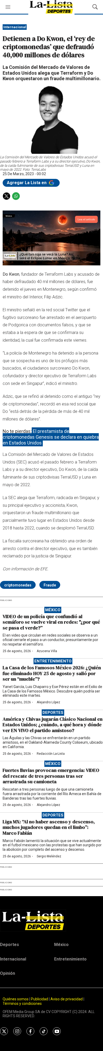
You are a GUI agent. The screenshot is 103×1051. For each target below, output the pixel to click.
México (52, 610)
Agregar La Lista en (27, 182)
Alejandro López (48, 702)
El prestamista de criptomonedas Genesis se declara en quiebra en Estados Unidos (51, 436)
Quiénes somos (16, 999)
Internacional (14, 27)
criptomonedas (17, 585)
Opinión (7, 973)
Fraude (50, 585)
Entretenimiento (53, 661)
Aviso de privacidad (66, 999)
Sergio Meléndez (49, 856)
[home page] (51, 920)
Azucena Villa (47, 651)
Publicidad (40, 999)
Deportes (53, 712)
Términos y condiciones (22, 1003)
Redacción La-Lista (51, 754)
